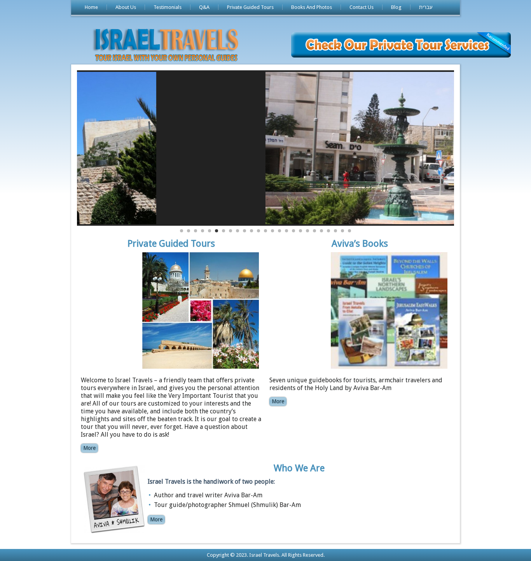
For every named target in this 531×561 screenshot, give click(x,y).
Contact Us (361, 7)
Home (91, 7)
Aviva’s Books (360, 243)
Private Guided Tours (250, 7)
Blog (396, 7)
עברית (426, 7)
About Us (125, 7)
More (89, 448)
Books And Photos (311, 7)
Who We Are (299, 468)
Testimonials (168, 7)
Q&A (204, 7)
